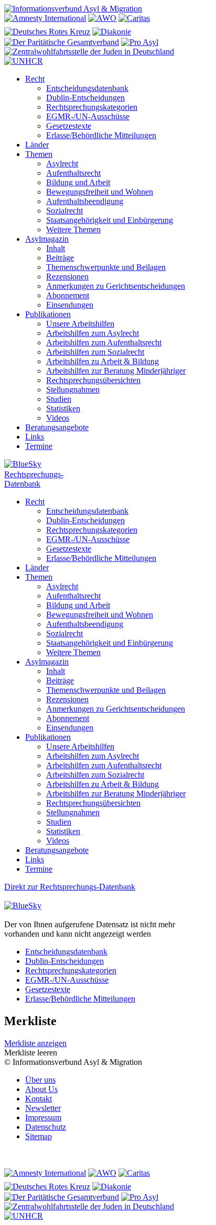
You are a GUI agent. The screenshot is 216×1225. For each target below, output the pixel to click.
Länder (37, 144)
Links (34, 436)
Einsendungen (69, 304)
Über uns (40, 1079)
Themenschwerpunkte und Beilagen (106, 267)
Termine (38, 446)
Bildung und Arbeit (78, 182)
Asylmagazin (47, 238)
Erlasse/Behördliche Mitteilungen (101, 135)
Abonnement (67, 295)
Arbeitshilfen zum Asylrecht (92, 333)
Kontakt (38, 1098)
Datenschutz (45, 1126)
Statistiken (63, 408)
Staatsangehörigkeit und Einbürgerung (109, 220)
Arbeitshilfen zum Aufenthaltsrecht (103, 342)
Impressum (43, 1117)
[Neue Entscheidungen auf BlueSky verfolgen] (108, 464)
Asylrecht (62, 163)
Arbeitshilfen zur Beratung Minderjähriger (116, 370)
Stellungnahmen (73, 389)
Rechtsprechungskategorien (91, 107)
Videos (57, 417)
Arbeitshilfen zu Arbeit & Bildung (102, 361)
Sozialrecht (64, 210)
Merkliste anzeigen (35, 1043)
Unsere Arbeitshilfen (80, 323)
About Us (41, 1089)
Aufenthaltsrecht (73, 172)
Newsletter (43, 1108)
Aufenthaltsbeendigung (84, 201)
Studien (58, 399)
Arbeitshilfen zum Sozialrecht (95, 351)
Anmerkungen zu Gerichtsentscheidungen (115, 286)
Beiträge (60, 257)
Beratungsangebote (57, 427)
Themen (38, 154)
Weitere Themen (73, 229)
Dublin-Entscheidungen (85, 97)
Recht (35, 78)
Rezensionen (67, 276)
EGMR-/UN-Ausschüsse (87, 116)
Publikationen (48, 314)
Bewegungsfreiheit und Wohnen (99, 191)
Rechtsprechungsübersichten (93, 380)
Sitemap (38, 1136)
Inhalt (55, 248)
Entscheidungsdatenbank (87, 88)
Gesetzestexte (68, 125)
